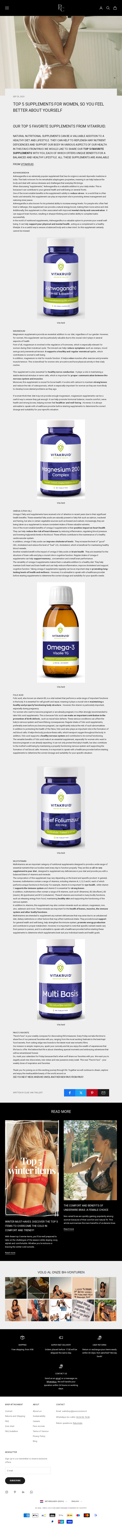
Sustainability (39, 1416)
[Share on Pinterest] (92, 1092)
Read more (10, 1253)
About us (37, 1411)
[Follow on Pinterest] (15, 1492)
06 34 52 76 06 (83, 1417)
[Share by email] (103, 1092)
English (75, 1501)
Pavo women (39, 1426)
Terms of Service (40, 1431)
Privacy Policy (39, 1436)
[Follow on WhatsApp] (31, 1492)
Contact (8, 1411)
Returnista (77, 1423)
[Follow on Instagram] (6, 1492)
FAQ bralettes (11, 1431)
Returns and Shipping (15, 1416)
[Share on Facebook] (69, 1092)
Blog (35, 1441)
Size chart (9, 1426)
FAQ (7, 1421)
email (58, 1378)
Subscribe (15, 1480)
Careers (36, 1421)
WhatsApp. (52, 1381)
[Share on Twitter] (81, 1092)
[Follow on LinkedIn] (23, 1492)
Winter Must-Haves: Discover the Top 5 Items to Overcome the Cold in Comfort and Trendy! (31, 1226)
